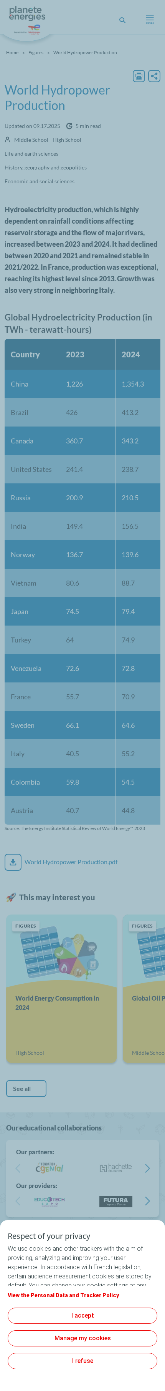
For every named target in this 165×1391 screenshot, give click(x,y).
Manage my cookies (82, 1338)
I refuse (82, 1360)
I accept (82, 1315)
